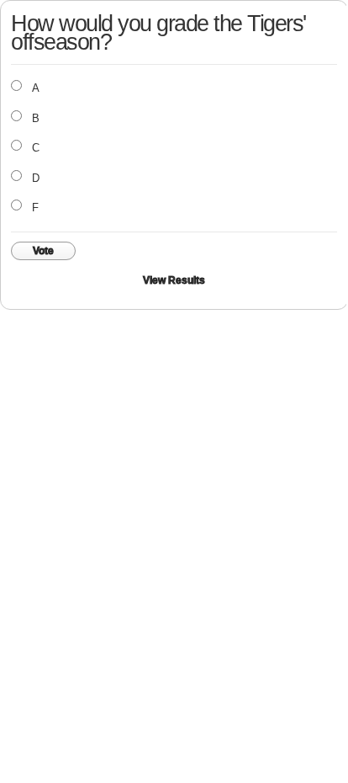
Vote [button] (43, 251)
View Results (174, 280)
